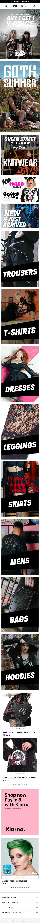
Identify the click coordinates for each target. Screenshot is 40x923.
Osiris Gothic (26, 921)
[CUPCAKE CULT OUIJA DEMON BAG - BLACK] (20, 755)
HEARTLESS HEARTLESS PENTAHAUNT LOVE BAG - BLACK (20, 733)
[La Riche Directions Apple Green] (20, 856)
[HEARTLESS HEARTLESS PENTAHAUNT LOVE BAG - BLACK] (20, 710)
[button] (2, 6)
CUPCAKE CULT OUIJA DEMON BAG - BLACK (20, 778)
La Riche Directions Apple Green (14, 881)
